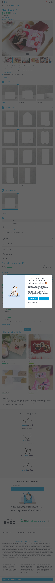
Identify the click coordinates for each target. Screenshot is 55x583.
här (40, 294)
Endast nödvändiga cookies (43, 298)
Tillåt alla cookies (33, 298)
